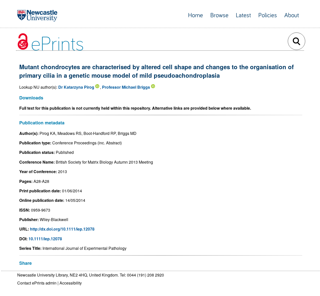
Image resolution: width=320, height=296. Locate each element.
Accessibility (71, 283)
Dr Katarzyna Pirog (76, 87)
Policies (267, 15)
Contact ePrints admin (36, 283)
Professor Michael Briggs (126, 87)
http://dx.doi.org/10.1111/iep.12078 (62, 229)
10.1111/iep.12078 (45, 239)
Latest (243, 15)
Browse (219, 15)
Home (195, 15)
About (291, 15)
